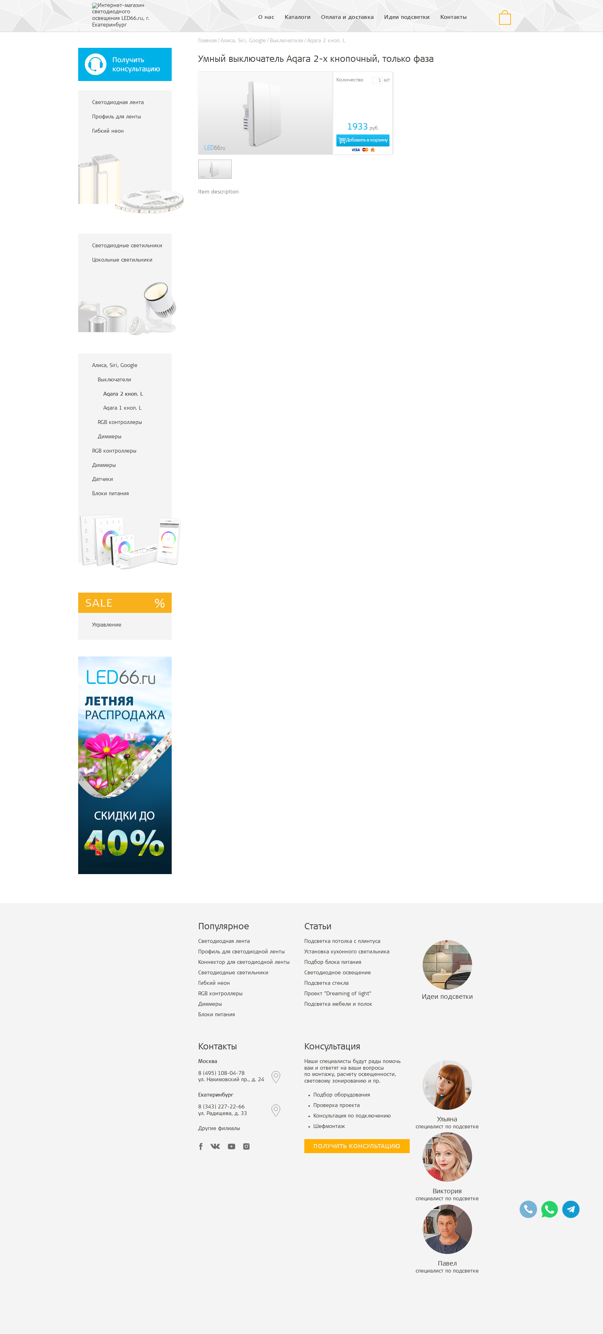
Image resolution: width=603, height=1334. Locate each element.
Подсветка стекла (326, 983)
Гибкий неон (108, 131)
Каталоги (298, 17)
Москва (207, 1061)
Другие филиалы (219, 1128)
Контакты (453, 17)
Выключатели (114, 380)
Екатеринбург (215, 1095)
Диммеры (109, 437)
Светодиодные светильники (127, 246)
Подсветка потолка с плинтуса (342, 941)
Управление (106, 625)
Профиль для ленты (116, 117)
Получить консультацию (357, 1147)
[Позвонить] (528, 1209)
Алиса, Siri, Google (114, 365)
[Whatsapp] (549, 1209)
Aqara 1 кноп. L (122, 408)
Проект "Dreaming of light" (337, 994)
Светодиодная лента (118, 102)
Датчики (102, 479)
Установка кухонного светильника (346, 952)
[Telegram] (571, 1209)
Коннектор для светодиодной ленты (244, 962)
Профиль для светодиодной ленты (241, 952)
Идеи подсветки (407, 17)
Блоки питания (110, 494)
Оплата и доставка (347, 17)
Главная (207, 41)
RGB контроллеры (120, 422)
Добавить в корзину (366, 140)
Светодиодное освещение (337, 973)
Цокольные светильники (122, 260)
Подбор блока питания (332, 962)
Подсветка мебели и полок (338, 1004)
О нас (266, 17)
